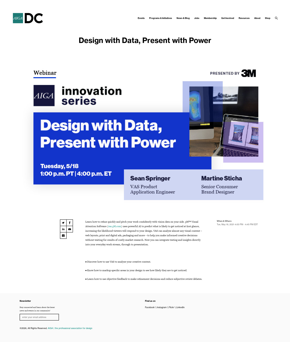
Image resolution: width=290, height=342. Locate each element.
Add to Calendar (63, 234)
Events (141, 18)
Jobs (196, 18)
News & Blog (183, 18)
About (257, 18)
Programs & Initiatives (160, 18)
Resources (244, 18)
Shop (267, 18)
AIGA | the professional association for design (70, 328)
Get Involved (227, 18)
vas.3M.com (114, 226)
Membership (210, 18)
